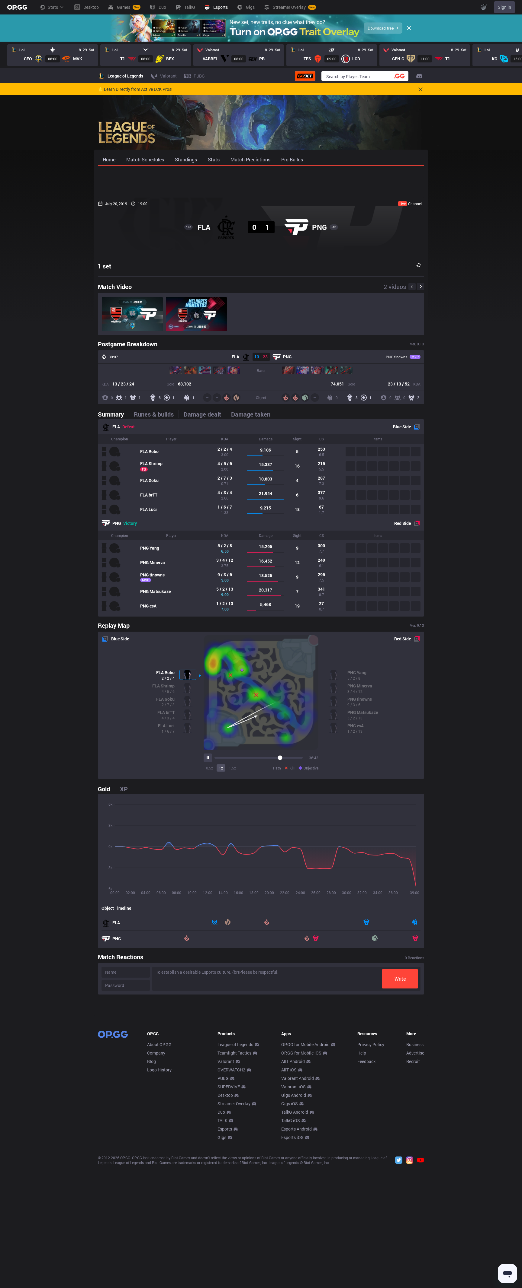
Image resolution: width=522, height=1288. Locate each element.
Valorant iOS (293, 1087)
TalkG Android (294, 1112)
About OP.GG (159, 1044)
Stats (53, 7)
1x (221, 768)
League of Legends (235, 1044)
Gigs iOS (289, 1103)
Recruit (413, 1061)
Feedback (366, 1061)
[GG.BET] (305, 76)
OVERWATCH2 (231, 1070)
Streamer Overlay (234, 1103)
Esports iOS (292, 1137)
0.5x (209, 768)
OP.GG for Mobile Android (305, 1044)
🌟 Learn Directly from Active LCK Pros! (135, 89)
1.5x (232, 768)
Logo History (159, 1070)
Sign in (504, 7)
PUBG (223, 1078)
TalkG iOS (290, 1120)
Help (361, 1053)
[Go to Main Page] (17, 7)
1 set (104, 266)
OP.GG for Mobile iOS (301, 1053)
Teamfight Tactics (234, 1053)
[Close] (409, 28)
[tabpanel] (261, 518)
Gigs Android (293, 1095)
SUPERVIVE (229, 1087)
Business (415, 1044)
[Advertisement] (261, 181)
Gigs (222, 1137)
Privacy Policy (370, 1044)
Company (156, 1053)
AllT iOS (289, 1070)
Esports (225, 1129)
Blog (151, 1061)
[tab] (113, 414)
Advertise (415, 1053)
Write (400, 979)
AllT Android (293, 1061)
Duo (221, 1112)
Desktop (225, 1095)
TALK (222, 1120)
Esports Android (296, 1129)
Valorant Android (297, 1078)
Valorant (226, 1061)
